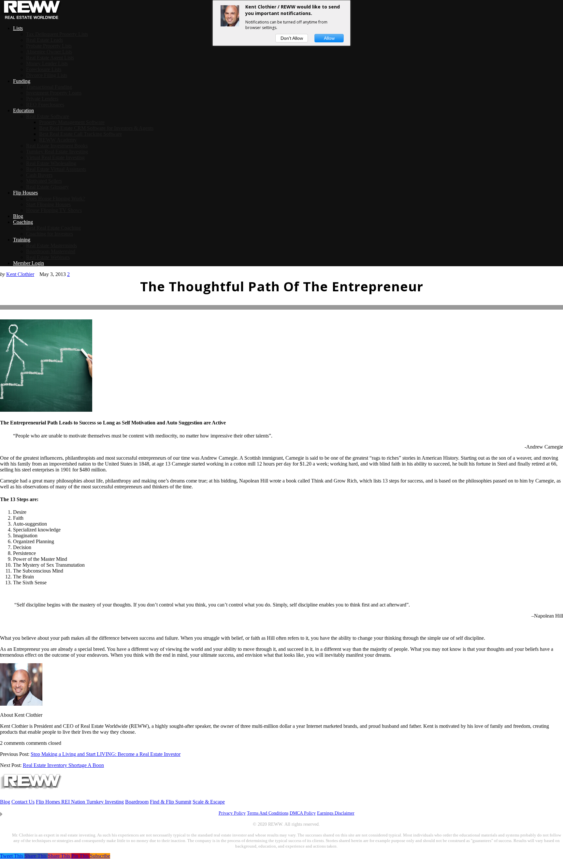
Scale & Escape (209, 802)
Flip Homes (48, 802)
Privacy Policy (232, 813)
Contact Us (23, 802)
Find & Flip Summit (170, 802)
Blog (5, 802)
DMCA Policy (303, 813)
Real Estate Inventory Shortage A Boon (63, 765)
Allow (329, 38)
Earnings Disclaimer (335, 813)
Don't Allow (292, 38)
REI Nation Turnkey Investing (92, 802)
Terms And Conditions (267, 813)
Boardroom (137, 802)
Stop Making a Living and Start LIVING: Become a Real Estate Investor (105, 754)
